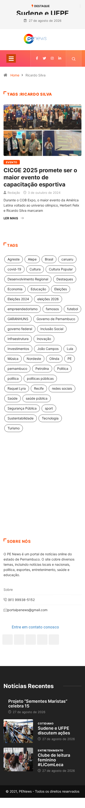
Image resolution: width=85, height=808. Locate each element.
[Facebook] (7, 639)
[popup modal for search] (73, 58)
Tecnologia (50, 418)
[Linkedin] (59, 58)
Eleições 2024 (18, 299)
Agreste (14, 259)
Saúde (12, 398)
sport (49, 408)
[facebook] (37, 58)
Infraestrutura (18, 339)
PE (70, 359)
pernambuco (17, 368)
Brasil (49, 259)
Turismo (14, 428)
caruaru (67, 259)
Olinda (54, 359)
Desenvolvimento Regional (28, 279)
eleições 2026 (48, 299)
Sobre (8, 589)
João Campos (48, 349)
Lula (70, 349)
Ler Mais (11, 218)
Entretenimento (50, 750)
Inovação (44, 339)
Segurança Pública (22, 408)
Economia (15, 289)
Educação (38, 289)
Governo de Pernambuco (56, 319)
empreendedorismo (23, 309)
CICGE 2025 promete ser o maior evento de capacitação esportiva (40, 177)
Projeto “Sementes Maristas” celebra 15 (37, 703)
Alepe (32, 259)
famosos (52, 309)
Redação (14, 192)
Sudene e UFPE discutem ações (54, 730)
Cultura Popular (61, 269)
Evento (11, 162)
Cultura (35, 269)
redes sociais (62, 388)
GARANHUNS (18, 319)
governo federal (20, 329)
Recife (39, 388)
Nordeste (34, 359)
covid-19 (14, 269)
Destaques (64, 279)
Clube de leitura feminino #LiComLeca (54, 760)
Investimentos (18, 349)
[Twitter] (44, 58)
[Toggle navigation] (11, 58)
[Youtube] (54, 639)
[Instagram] (42, 639)
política (13, 378)
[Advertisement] (42, 491)
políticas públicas (40, 378)
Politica (62, 368)
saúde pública (36, 398)
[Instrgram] (52, 58)
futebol (72, 309)
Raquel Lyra (17, 388)
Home (14, 75)
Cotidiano (46, 723)
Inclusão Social (51, 329)
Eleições (60, 289)
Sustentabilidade (21, 418)
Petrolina (42, 368)
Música (13, 359)
